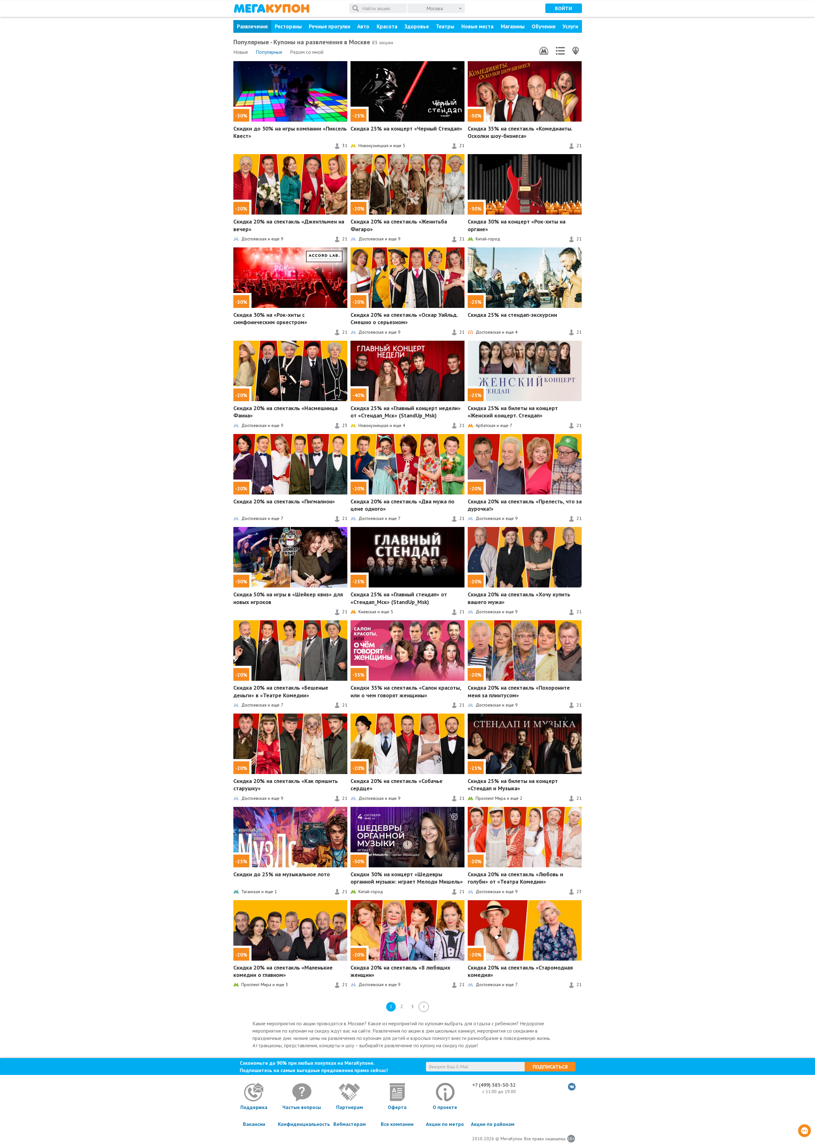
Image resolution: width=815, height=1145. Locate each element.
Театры (445, 26)
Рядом (306, 52)
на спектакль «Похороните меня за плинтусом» (519, 691)
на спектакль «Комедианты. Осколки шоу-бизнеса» (520, 132)
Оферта (397, 1107)
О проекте (445, 1107)
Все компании (397, 1124)
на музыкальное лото (281, 874)
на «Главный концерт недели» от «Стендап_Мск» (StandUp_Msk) (406, 411)
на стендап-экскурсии (512, 314)
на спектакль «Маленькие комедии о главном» (283, 971)
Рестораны (288, 26)
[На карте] (575, 51)
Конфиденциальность (302, 1124)
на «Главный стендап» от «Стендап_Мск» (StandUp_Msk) (399, 598)
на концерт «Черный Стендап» (406, 128)
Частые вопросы (301, 1107)
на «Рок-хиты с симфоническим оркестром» (270, 318)
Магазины (513, 26)
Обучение (544, 26)
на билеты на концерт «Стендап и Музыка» (513, 784)
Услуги (570, 26)
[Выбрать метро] (543, 51)
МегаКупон (271, 8)
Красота (387, 26)
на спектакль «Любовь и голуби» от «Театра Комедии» (515, 878)
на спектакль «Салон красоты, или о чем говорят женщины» (406, 691)
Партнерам (349, 1107)
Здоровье (416, 26)
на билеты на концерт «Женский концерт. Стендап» (513, 411)
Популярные (269, 52)
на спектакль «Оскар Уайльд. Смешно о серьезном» (404, 318)
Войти (563, 8)
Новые (240, 52)
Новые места (477, 26)
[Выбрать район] (560, 51)
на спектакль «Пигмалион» (284, 501)
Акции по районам (492, 1124)
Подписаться (550, 1066)
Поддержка (253, 1107)
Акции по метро (445, 1124)
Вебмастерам (349, 1124)
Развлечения (252, 26)
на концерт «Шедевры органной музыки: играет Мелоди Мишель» (407, 878)
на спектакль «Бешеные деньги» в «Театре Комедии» (280, 691)
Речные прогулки (329, 26)
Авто (363, 26)
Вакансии (254, 1124)
